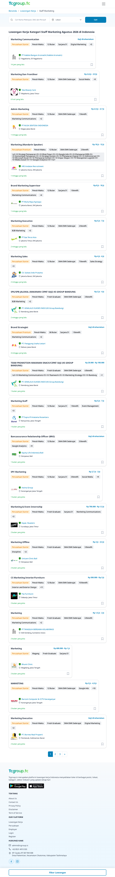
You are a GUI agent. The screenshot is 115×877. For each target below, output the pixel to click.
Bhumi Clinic (27, 664)
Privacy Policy (15, 805)
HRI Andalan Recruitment (32, 166)
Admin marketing (20, 109)
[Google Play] (18, 786)
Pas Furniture (27, 594)
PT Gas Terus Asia (29, 237)
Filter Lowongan (57, 872)
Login (11, 833)
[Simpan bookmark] (92, 64)
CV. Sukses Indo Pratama (32, 273)
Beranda (13, 10)
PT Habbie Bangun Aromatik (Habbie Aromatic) (42, 55)
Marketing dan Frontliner (24, 74)
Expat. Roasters (28, 523)
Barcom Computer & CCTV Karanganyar (39, 699)
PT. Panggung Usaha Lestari (33, 343)
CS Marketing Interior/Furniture (28, 577)
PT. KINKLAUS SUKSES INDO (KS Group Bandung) (43, 308)
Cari (95, 20)
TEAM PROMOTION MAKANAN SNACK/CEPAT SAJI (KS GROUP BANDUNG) (42, 364)
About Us (13, 798)
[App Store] (36, 786)
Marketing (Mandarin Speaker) (27, 144)
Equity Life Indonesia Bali (32, 453)
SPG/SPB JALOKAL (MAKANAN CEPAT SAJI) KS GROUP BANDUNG (43, 291)
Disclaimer (13, 809)
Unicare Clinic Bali (29, 558)
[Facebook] (11, 861)
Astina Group (27, 487)
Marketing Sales (19, 256)
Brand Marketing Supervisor (25, 185)
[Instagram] (17, 861)
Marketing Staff (19, 400)
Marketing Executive (22, 220)
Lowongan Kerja (28, 10)
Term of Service (15, 813)
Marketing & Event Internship (26, 506)
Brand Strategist (19, 327)
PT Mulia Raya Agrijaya (31, 202)
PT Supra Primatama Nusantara (35, 417)
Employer (13, 829)
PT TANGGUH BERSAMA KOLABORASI (38, 629)
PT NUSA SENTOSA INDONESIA (35, 125)
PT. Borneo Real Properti (32, 734)
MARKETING (17, 683)
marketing (16, 613)
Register (12, 836)
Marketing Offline (20, 542)
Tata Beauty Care (29, 90)
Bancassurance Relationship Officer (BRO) (33, 436)
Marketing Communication (25, 39)
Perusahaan (14, 825)
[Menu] (103, 4)
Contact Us (13, 802)
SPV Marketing (18, 471)
